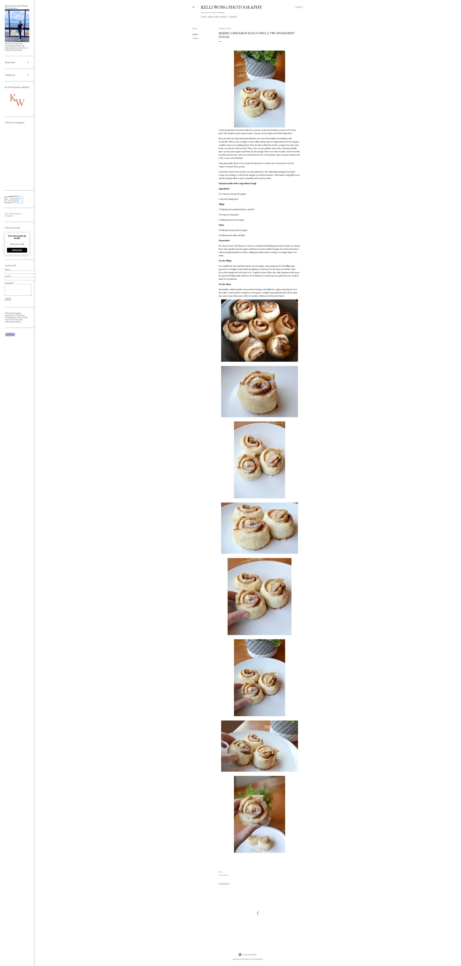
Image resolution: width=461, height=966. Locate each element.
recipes (195, 38)
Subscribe (17, 250)
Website (233, 17)
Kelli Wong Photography (231, 7)
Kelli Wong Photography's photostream (16, 200)
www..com (13, 196)
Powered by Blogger (249, 954)
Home (204, 17)
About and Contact (218, 17)
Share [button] (194, 29)
